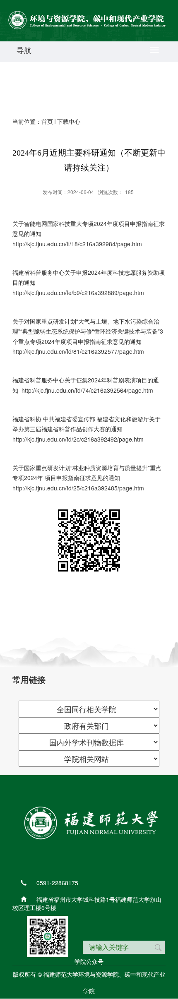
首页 (47, 121)
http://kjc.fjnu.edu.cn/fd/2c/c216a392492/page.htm (78, 439)
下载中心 (68, 121)
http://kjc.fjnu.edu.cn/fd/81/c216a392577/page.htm (78, 351)
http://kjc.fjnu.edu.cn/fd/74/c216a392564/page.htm (87, 390)
